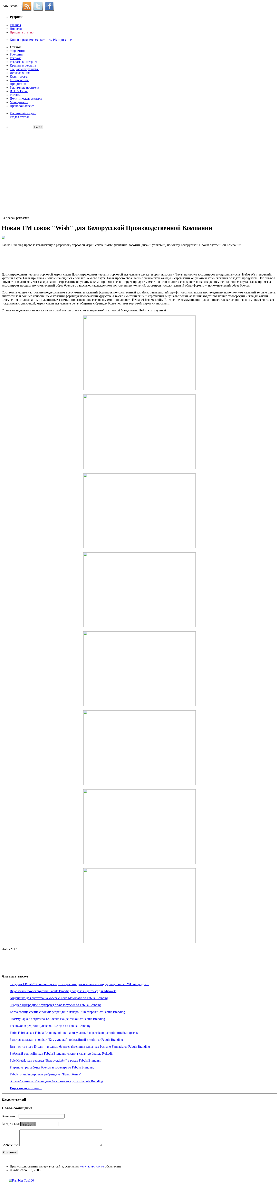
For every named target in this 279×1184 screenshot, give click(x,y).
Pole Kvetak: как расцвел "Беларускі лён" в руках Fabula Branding (55, 1060)
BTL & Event (19, 91)
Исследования (20, 72)
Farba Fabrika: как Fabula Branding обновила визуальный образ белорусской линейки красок (74, 1032)
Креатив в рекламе (23, 65)
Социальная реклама (24, 69)
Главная (15, 25)
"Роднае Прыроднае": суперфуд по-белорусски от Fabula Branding (56, 1005)
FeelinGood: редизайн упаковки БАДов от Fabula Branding (50, 1025)
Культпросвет (19, 76)
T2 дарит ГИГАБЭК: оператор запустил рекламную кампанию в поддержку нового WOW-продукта (79, 984)
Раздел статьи (19, 117)
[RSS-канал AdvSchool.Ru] (27, 6)
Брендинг (16, 54)
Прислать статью (21, 32)
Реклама (15, 58)
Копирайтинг (19, 80)
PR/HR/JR (17, 95)
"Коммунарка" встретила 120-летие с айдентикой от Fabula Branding (57, 1019)
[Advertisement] (25, 173)
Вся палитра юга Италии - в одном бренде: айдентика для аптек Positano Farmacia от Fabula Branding (80, 1046)
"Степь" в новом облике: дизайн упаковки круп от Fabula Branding (56, 1081)
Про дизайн (18, 84)
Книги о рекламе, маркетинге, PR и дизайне (41, 39)
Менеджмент (19, 102)
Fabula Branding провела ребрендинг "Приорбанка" (45, 1074)
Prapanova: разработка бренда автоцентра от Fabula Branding (52, 1067)
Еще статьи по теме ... (26, 1088)
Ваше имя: (10, 1116)
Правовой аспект (22, 106)
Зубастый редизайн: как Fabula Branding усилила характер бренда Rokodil (61, 1053)
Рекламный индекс (23, 113)
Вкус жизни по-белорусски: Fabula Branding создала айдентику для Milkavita (63, 991)
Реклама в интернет (23, 61)
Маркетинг (17, 50)
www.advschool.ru (91, 1166)
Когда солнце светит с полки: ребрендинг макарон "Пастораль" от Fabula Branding (67, 1012)
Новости (16, 28)
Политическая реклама (26, 98)
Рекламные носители (24, 87)
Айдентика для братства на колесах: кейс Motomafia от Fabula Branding (59, 998)
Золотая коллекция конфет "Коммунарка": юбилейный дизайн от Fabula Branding (66, 1039)
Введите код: (11, 1123)
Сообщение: (10, 1145)
